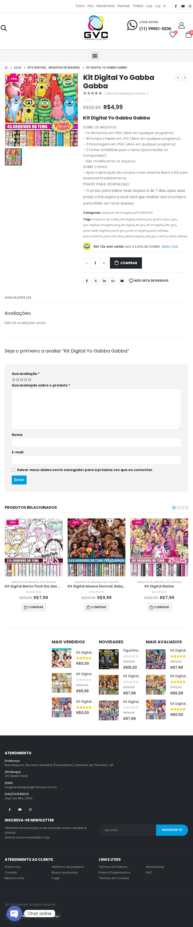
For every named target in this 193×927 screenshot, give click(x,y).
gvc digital (91, 225)
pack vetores (158, 231)
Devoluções (155, 867)
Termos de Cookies (114, 878)
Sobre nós (85, 6)
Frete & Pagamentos (114, 872)
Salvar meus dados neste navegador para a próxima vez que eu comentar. (85, 470)
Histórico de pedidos (68, 867)
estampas (143, 219)
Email (122, 281)
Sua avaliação (26, 373)
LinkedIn (104, 281)
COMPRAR (128, 263)
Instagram (30, 809)
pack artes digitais (96, 231)
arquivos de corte (105, 219)
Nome (17, 434)
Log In (160, 6)
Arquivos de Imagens (117, 213)
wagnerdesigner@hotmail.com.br (31, 787)
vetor (172, 236)
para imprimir (93, 236)
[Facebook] (176, 6)
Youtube (20, 809)
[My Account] (181, 25)
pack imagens (137, 231)
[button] (95, 56)
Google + (113, 281)
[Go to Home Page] (6, 67)
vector (162, 236)
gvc (174, 219)
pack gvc (118, 231)
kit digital (128, 225)
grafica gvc (161, 219)
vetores (182, 236)
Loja (149, 6)
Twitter (96, 281)
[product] (62, 658)
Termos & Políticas (113, 867)
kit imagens (155, 225)
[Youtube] (183, 6)
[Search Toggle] (3, 28)
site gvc (151, 236)
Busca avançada (65, 872)
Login (56, 878)
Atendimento (105, 6)
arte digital (127, 219)
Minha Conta (14, 878)
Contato (11, 872)
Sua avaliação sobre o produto (41, 385)
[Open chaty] (14, 913)
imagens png (110, 225)
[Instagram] (190, 6)
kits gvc (170, 225)
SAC (149, 872)
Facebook (87, 281)
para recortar (113, 236)
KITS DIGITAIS (143, 213)
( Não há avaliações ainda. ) (126, 93)
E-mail (17, 452)
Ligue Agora (148, 22)
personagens (134, 236)
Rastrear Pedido (130, 6)
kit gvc (140, 225)
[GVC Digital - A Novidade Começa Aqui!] (96, 28)
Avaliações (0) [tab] (18, 297)
